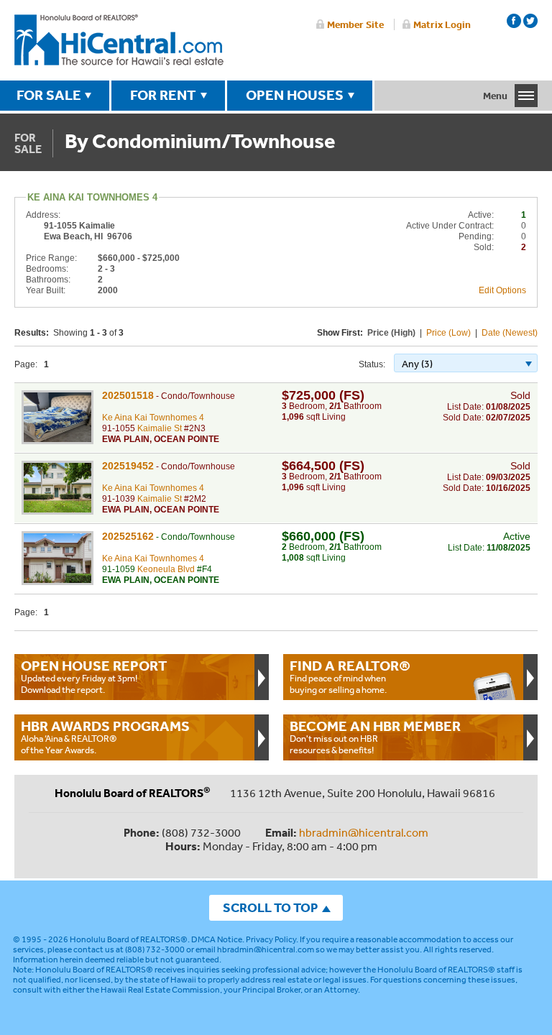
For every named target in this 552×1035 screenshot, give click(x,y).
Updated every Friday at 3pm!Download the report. (94, 676)
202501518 (128, 395)
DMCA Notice (216, 939)
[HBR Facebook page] (514, 21)
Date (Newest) (510, 333)
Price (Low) (448, 333)
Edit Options (502, 290)
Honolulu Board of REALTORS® (129, 939)
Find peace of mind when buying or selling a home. (350, 676)
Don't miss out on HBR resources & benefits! (375, 736)
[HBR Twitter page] (530, 21)
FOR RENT (163, 95)
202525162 (128, 536)
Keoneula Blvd (166, 569)
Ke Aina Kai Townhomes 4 (153, 418)
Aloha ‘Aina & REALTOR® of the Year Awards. (105, 736)
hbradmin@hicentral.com (363, 832)
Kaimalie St (159, 428)
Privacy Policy (271, 939)
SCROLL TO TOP (270, 907)
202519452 (128, 466)
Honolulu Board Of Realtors (119, 40)
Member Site (355, 24)
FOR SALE (49, 95)
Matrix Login (442, 24)
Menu (495, 95)
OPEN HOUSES (295, 95)
